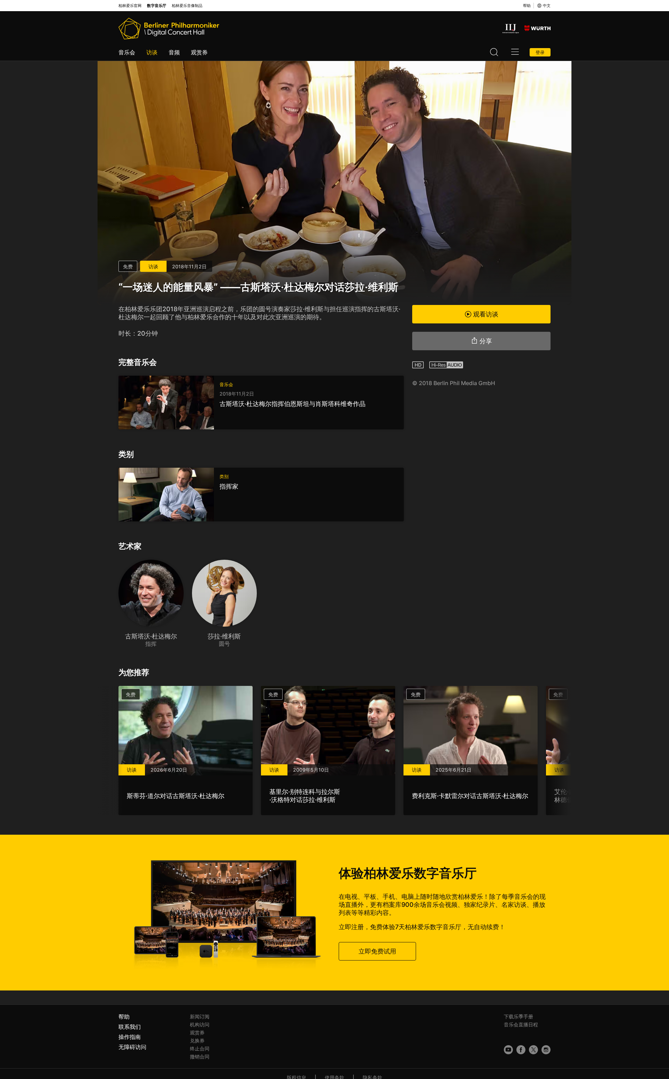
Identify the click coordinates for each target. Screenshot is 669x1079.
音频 (174, 52)
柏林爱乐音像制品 (187, 5)
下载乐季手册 (518, 1016)
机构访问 (199, 1024)
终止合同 (199, 1048)
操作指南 (129, 1036)
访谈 (151, 52)
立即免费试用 (377, 951)
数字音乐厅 (156, 5)
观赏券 (199, 52)
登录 (540, 52)
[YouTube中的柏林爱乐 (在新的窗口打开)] (508, 1049)
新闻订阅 (199, 1016)
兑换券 (197, 1040)
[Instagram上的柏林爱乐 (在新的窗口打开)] (546, 1049)
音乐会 (126, 52)
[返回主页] (168, 28)
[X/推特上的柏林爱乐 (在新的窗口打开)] (533, 1049)
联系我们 (129, 1026)
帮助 (527, 5)
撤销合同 (199, 1056)
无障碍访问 (132, 1046)
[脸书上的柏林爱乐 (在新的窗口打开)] (520, 1049)
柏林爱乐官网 (129, 5)
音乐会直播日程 (521, 1024)
